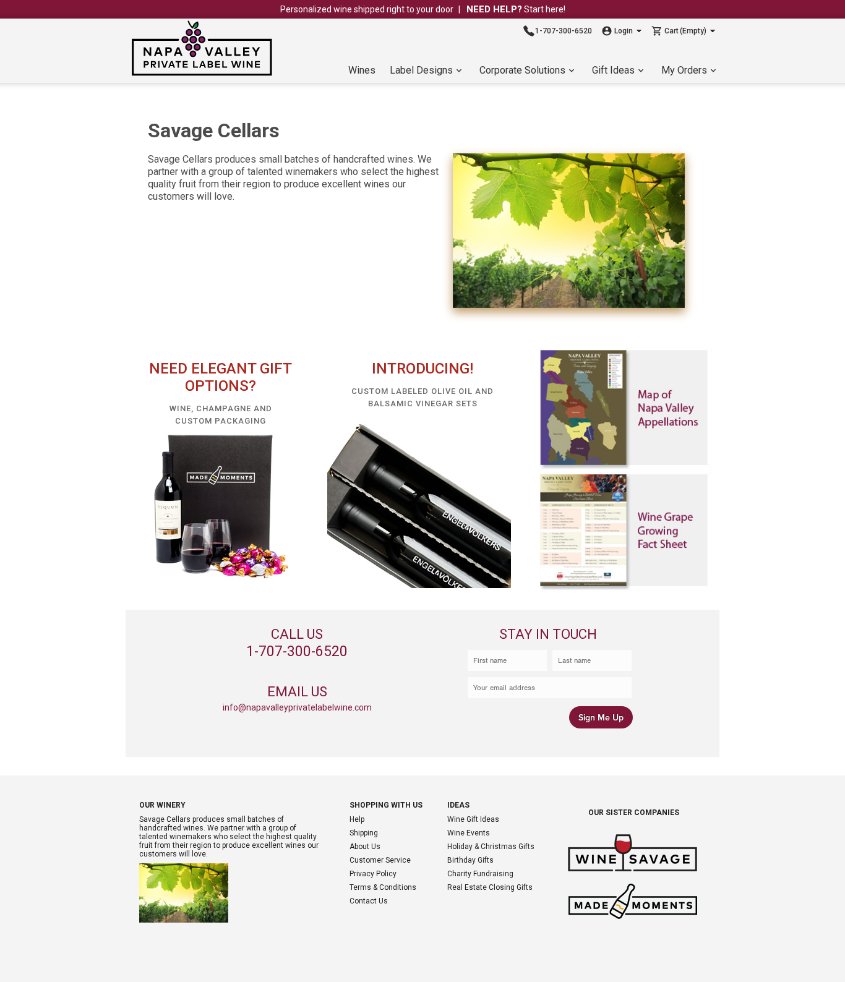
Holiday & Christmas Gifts (490, 846)
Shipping (364, 833)
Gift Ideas (613, 70)
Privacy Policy (373, 873)
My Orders (684, 70)
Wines (361, 70)
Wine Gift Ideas (473, 819)
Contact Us (369, 901)
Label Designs (421, 70)
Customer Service (380, 860)
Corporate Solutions (522, 70)
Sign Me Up (601, 717)
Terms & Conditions (383, 887)
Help (357, 819)
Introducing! (422, 368)
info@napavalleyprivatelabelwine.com (297, 707)
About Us (365, 846)
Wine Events (468, 833)
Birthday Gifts (470, 860)
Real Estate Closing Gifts (490, 887)
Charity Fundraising (480, 873)
